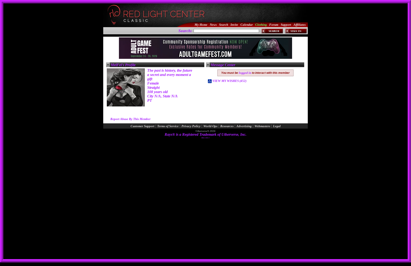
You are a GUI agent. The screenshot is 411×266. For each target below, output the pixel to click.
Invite (234, 24)
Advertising (244, 126)
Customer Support (142, 126)
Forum (273, 24)
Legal (277, 126)
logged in (245, 73)
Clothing (261, 24)
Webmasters (262, 126)
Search (223, 24)
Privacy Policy (191, 126)
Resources (227, 126)
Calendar (246, 24)
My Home (201, 24)
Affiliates (300, 24)
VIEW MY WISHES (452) (229, 81)
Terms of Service (168, 126)
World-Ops (210, 126)
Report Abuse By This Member (130, 119)
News (213, 24)
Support (286, 24)
